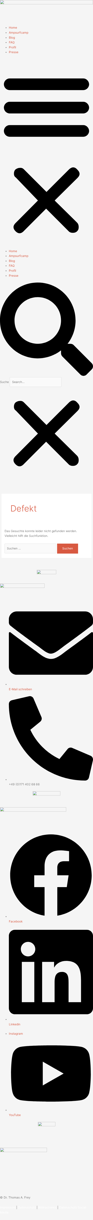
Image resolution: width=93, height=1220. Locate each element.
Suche (4, 382)
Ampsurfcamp (18, 32)
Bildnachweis (47, 1207)
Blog (12, 37)
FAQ (11, 42)
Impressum (7, 1207)
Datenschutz (27, 1207)
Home (13, 27)
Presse (13, 52)
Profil (12, 47)
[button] (46, 153)
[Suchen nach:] (31, 548)
